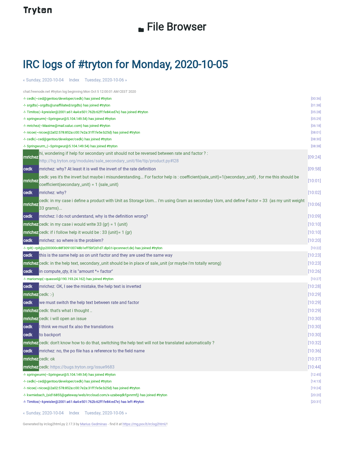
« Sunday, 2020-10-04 (43, 80)
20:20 (316, 395)
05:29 (316, 119)
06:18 (316, 126)
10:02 (314, 192)
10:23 (314, 255)
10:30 (314, 318)
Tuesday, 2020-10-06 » (106, 80)
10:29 (314, 294)
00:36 (316, 98)
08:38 (316, 146)
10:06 (314, 204)
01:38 (316, 105)
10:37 (314, 358)
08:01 (316, 132)
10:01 (314, 180)
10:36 (314, 350)
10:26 (314, 271)
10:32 (314, 342)
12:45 (316, 375)
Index (74, 80)
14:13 (316, 381)
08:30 (316, 139)
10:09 (314, 216)
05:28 (316, 112)
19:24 (316, 388)
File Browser (172, 26)
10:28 (314, 286)
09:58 (314, 168)
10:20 (314, 240)
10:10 (314, 224)
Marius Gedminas (93, 424)
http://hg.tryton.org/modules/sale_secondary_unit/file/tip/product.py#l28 (109, 160)
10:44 (314, 367)
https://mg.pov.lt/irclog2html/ (145, 424)
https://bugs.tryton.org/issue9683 (82, 367)
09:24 (314, 157)
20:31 (316, 402)
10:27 (316, 279)
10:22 (316, 248)
